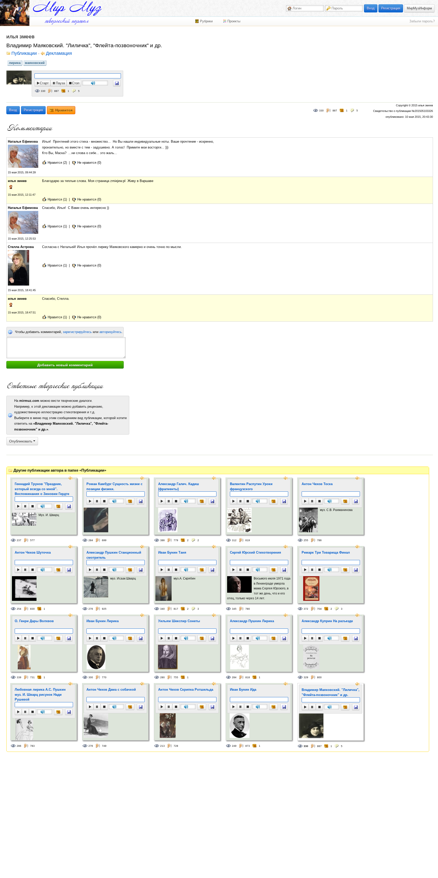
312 (234, 540)
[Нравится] (58, 506)
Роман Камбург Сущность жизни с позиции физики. (114, 486)
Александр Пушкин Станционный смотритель (113, 555)
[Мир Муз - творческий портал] (67, 8)
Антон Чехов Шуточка (33, 552)
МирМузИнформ (419, 8)
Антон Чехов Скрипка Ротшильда (185, 689)
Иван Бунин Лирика (102, 621)
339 (19, 677)
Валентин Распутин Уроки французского (251, 486)
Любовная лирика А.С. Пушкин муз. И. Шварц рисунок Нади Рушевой (40, 694)
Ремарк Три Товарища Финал (326, 552)
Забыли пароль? (422, 21)
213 (162, 745)
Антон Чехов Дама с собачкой (111, 689)
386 (162, 540)
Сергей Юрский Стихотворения (255, 552)
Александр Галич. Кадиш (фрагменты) (178, 486)
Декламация (59, 53)
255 (306, 540)
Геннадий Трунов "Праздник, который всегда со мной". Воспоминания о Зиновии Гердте (42, 489)
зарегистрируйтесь (77, 332)
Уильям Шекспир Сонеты (179, 621)
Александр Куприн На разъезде (327, 621)
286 (19, 745)
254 (19, 608)
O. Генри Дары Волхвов (34, 621)
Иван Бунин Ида (243, 689)
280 (162, 677)
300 (90, 677)
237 (19, 540)
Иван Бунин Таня (172, 552)
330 (43, 91)
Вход (371, 8)
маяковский (35, 63)
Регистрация (390, 8)
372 (306, 608)
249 (234, 745)
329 (306, 677)
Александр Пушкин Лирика (252, 621)
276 (90, 608)
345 (234, 608)
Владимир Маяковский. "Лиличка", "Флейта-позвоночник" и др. (330, 692)
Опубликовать (21, 441)
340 (162, 608)
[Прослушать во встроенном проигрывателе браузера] (116, 83)
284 (90, 540)
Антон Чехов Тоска (317, 484)
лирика (15, 63)
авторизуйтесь (110, 332)
